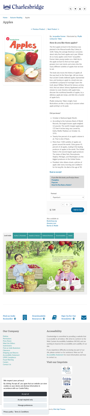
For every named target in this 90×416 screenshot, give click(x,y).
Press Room (7, 341)
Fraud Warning (8, 360)
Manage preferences (25, 405)
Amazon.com (51, 223)
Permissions (7, 339)
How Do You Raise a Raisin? (61, 185)
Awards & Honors (34, 235)
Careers (5, 362)
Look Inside (7, 235)
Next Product (53, 29)
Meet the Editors (9, 343)
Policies (5, 336)
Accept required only (25, 400)
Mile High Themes (59, 409)
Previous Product (38, 29)
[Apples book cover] (23, 59)
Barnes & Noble (52, 226)
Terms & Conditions (22, 412)
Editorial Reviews (48, 235)
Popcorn (55, 182)
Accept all (25, 394)
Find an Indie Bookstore (11, 348)
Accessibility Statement (11, 355)
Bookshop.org (52, 221)
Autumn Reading (16, 18)
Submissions (7, 346)
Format (54, 193)
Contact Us (7, 364)
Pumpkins (55, 180)
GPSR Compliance (9, 357)
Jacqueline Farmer (59, 36)
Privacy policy (8, 412)
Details (70, 235)
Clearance (6, 350)
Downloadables (61, 235)
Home (5, 18)
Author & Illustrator (20, 235)
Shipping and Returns (10, 353)
